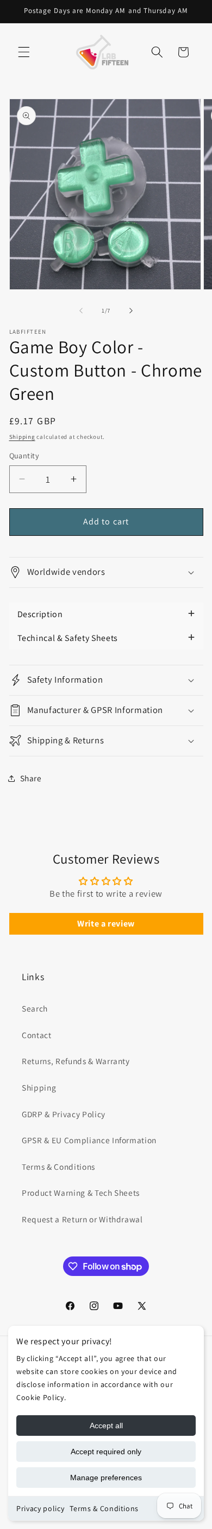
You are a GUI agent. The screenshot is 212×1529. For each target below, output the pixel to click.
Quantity (24, 455)
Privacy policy (40, 1508)
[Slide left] (81, 310)
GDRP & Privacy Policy (63, 1114)
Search (35, 1008)
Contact (37, 1034)
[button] (24, 52)
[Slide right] (131, 310)
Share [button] (31, 778)
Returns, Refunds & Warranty (76, 1060)
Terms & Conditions (104, 1508)
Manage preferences (106, 1477)
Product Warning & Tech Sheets (81, 1192)
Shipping (22, 436)
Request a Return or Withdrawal (82, 1219)
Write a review (106, 923)
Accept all (106, 1425)
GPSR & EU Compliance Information (89, 1140)
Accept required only (106, 1451)
